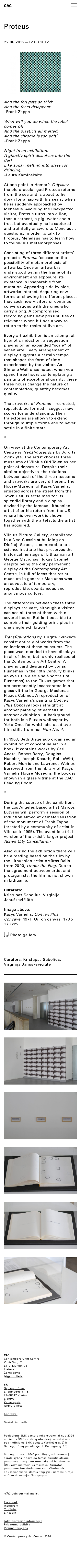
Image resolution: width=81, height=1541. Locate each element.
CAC (8, 5)
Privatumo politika (17, 1524)
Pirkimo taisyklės (16, 1528)
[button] (74, 4)
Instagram (11, 1505)
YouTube (10, 1509)
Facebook (10, 1502)
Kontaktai (10, 1414)
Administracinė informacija (23, 1521)
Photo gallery (23, 934)
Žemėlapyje (12, 1372)
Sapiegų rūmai (14, 1388)
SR (6, 1384)
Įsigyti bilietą (13, 1376)
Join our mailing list (25, 1493)
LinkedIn (10, 1512)
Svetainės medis (15, 1422)
